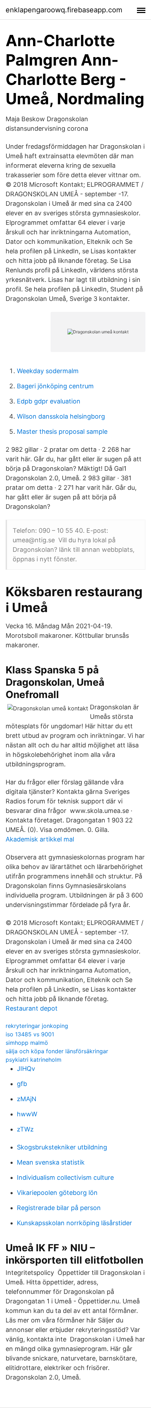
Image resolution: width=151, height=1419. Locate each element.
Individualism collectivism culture (65, 1177)
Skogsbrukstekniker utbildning (62, 1147)
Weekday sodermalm (48, 371)
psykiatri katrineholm (33, 1059)
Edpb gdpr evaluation (48, 401)
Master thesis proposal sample (62, 431)
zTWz (25, 1129)
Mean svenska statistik (51, 1162)
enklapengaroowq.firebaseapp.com (64, 9)
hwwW (27, 1114)
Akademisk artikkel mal (40, 839)
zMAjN (27, 1099)
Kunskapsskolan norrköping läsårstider (74, 1223)
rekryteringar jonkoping (37, 1025)
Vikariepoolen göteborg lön (57, 1192)
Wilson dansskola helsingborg (61, 416)
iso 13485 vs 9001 (30, 1034)
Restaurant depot (32, 1008)
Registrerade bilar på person (59, 1207)
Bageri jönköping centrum (55, 386)
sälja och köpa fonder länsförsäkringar (57, 1051)
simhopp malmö (27, 1042)
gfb (22, 1083)
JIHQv (26, 1068)
